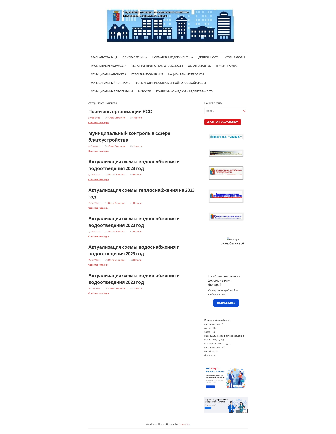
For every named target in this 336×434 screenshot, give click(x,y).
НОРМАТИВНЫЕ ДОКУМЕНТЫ (171, 57)
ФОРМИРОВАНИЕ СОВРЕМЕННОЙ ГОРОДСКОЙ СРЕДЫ (170, 83)
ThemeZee (184, 424)
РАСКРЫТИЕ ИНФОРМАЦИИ (108, 66)
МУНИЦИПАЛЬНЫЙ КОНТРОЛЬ (110, 83)
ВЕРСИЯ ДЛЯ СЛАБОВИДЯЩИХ (222, 122)
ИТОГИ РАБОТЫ (235, 57)
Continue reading (97, 122)
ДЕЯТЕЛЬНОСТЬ (208, 57)
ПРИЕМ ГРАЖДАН (227, 66)
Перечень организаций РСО (120, 112)
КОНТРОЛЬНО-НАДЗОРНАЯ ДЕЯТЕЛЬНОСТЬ (185, 91)
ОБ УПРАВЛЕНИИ (133, 57)
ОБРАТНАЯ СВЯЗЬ (199, 66)
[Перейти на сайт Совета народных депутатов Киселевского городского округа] (226, 195)
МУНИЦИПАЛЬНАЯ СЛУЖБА (108, 74)
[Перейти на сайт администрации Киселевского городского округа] (226, 171)
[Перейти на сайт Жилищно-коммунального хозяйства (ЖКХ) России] (226, 137)
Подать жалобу (226, 302)
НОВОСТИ (144, 91)
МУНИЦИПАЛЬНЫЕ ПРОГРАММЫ (112, 91)
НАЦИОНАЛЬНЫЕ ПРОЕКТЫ (186, 74)
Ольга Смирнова (116, 118)
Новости (137, 118)
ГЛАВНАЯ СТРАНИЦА (104, 57)
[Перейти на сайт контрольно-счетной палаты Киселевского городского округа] (226, 216)
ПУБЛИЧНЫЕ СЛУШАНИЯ (147, 74)
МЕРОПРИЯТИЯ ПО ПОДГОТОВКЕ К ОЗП (157, 66)
